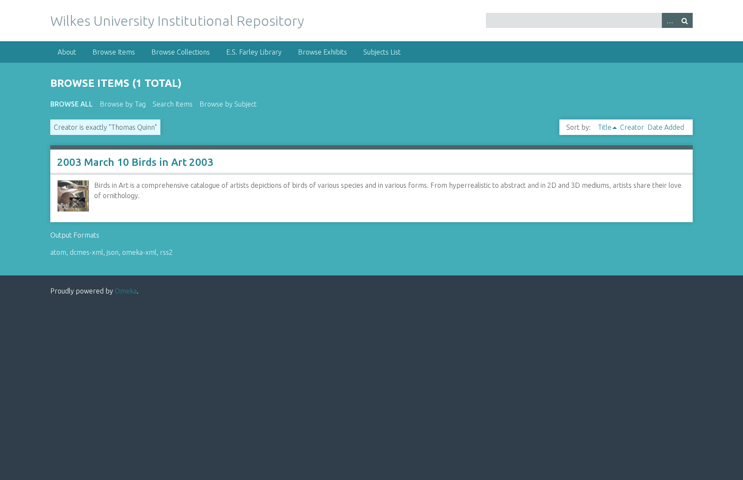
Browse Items (113, 52)
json (113, 252)
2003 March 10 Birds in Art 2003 (135, 162)
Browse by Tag (123, 104)
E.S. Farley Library (254, 52)
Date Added (666, 127)
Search (685, 20)
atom (58, 252)
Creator (632, 127)
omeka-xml (139, 252)
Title (604, 127)
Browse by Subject (228, 104)
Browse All (71, 104)
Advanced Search (669, 20)
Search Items (173, 104)
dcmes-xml (86, 252)
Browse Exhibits (322, 52)
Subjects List (382, 52)
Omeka (126, 291)
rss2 (166, 252)
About (67, 52)
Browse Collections (180, 52)
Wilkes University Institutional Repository (177, 20)
